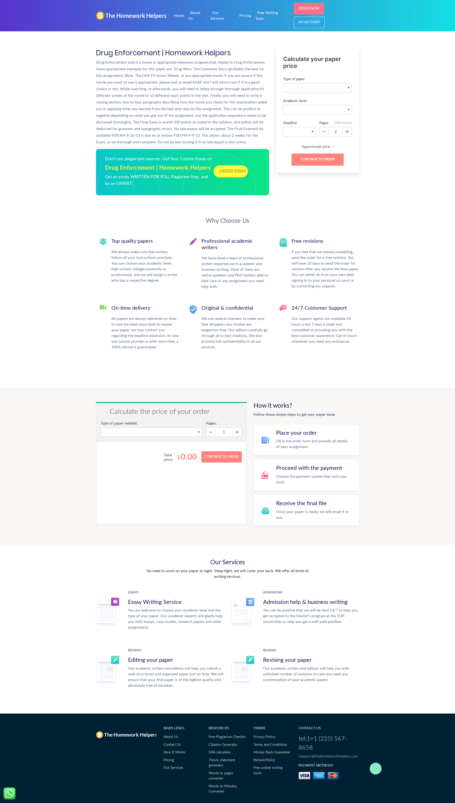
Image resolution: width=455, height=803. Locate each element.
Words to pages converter (221, 775)
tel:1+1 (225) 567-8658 (323, 743)
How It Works (175, 752)
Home (179, 16)
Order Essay (232, 171)
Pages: (211, 423)
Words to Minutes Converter (223, 789)
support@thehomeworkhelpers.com (328, 756)
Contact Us (172, 745)
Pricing (245, 16)
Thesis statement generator (222, 762)
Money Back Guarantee (272, 752)
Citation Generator (223, 745)
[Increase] (347, 131)
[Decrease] (323, 131)
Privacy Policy (265, 737)
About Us (171, 737)
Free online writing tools (268, 770)
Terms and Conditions (270, 745)
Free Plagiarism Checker (227, 737)
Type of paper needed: (119, 423)
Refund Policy (264, 760)
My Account (309, 22)
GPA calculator (220, 752)
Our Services (173, 768)
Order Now (308, 8)
